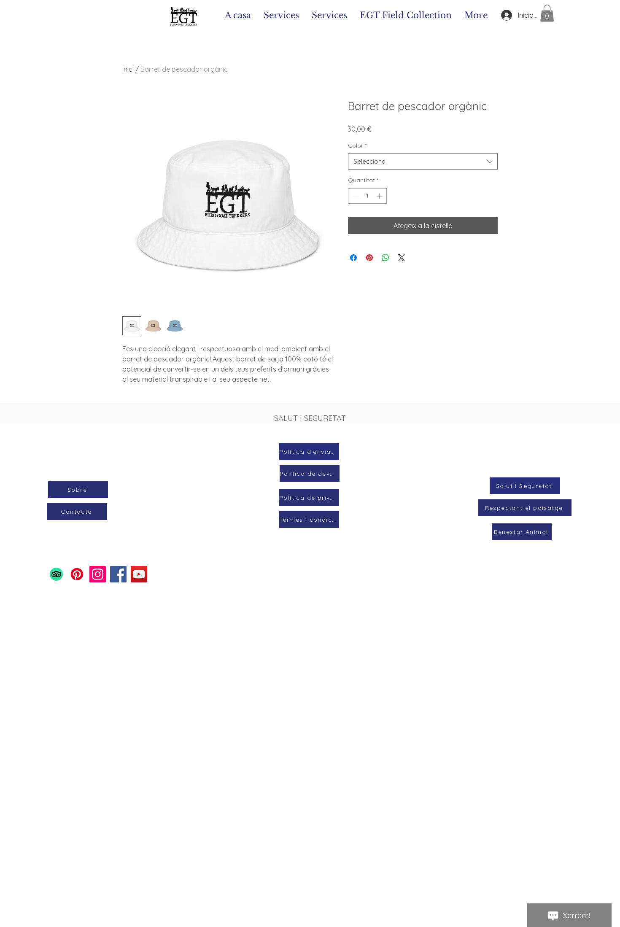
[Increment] (380, 196)
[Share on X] (401, 258)
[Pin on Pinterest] (369, 258)
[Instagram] (97, 574)
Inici (128, 69)
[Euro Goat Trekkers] (77, 574)
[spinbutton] (367, 196)
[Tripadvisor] (56, 574)
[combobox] (423, 161)
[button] (547, 13)
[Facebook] (118, 574)
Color (357, 145)
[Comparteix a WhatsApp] (385, 258)
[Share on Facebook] (353, 258)
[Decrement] (354, 196)
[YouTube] (139, 574)
